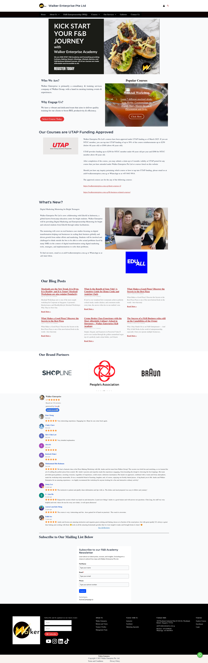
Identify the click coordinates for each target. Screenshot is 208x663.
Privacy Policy (115, 661)
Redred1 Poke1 (50, 454)
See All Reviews (104, 527)
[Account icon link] (164, 6)
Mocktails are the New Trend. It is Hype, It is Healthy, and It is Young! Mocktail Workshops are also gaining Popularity (60, 291)
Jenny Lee (49, 484)
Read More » (46, 311)
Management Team (101, 630)
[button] (107, 105)
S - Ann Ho (49, 494)
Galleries (123, 14)
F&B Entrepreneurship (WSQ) (75, 14)
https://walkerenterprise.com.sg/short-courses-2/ (102, 186)
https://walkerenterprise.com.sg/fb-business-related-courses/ (106, 192)
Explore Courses (201, 621)
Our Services (109, 14)
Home (43, 14)
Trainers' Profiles (101, 627)
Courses (94, 14)
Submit (82, 591)
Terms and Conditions (95, 661)
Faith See (48, 516)
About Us (53, 14)
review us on (51, 410)
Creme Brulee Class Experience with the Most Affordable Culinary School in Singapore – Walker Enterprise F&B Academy (103, 322)
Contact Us (135, 14)
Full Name (82, 564)
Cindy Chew (50, 425)
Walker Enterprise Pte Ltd (67, 5)
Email (81, 572)
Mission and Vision (102, 624)
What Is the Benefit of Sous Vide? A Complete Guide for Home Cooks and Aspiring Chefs (101, 291)
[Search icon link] (168, 5)
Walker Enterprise (53, 396)
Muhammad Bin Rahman (54, 463)
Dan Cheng (49, 415)
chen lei (48, 444)
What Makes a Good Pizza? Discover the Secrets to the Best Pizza (146, 290)
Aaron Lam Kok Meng (53, 506)
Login (198, 627)
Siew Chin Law (51, 434)
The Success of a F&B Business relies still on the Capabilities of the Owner (146, 319)
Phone (81, 581)
